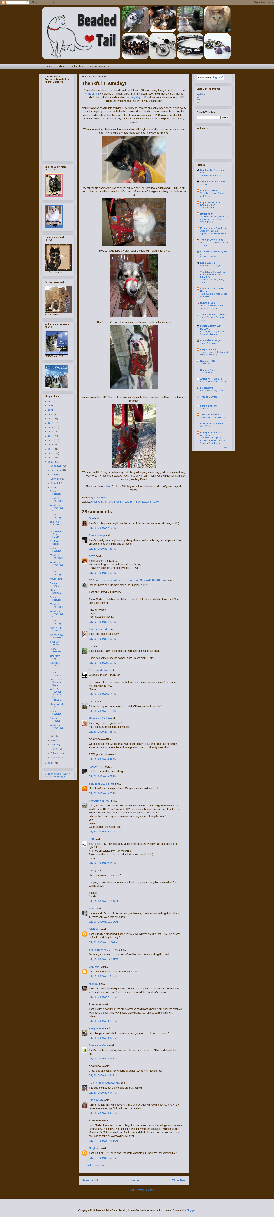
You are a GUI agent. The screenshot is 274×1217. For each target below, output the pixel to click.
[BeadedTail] (198, 97)
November (56, 470)
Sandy (93, 870)
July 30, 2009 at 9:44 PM (103, 1092)
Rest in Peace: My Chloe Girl (213, 390)
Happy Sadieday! (56, 591)
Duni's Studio (207, 303)
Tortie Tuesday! (56, 516)
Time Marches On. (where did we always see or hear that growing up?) (214, 219)
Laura (92, 701)
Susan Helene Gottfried (103, 949)
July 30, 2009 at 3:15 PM (103, 1021)
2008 (51, 763)
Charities (77, 66)
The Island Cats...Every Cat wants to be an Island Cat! (213, 274)
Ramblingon (206, 213)
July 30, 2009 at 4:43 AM (102, 638)
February (55, 753)
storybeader (96, 1028)
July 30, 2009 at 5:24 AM (102, 694)
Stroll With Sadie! (55, 542)
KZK (91, 839)
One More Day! (55, 657)
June (53, 736)
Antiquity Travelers (211, 379)
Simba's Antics (208, 406)
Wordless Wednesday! (56, 508)
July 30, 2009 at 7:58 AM (102, 731)
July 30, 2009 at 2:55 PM (103, 997)
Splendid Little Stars (101, 783)
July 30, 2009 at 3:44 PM (103, 1038)
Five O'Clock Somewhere (104, 1083)
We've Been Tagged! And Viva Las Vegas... (56, 694)
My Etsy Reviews (99, 66)
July (53, 487)
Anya (92, 556)
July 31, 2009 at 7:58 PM (103, 1158)
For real (203, 184)
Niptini (199, 99)
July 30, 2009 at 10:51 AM (103, 921)
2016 (51, 431)
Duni (92, 518)
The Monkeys (97, 535)
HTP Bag (135, 501)
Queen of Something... (57, 525)
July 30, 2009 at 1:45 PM (103, 976)
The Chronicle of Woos (213, 314)
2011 (51, 453)
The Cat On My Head (211, 240)
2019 (51, 418)
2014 (51, 440)
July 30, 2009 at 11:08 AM (103, 942)
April (53, 744)
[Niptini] (198, 102)
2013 (51, 444)
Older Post (179, 1180)
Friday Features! (56, 492)
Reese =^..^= (97, 766)
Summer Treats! (55, 719)
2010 (51, 457)
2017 (51, 427)
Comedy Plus (207, 370)
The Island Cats (98, 1045)
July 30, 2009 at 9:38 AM (102, 793)
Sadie (155, 501)
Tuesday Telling (207, 207)
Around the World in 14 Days (214, 381)
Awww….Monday (208, 256)
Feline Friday (206, 372)
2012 (51, 449)
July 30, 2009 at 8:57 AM (102, 776)
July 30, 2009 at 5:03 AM (102, 663)
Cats (202, 399)
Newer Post (90, 1180)
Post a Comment (95, 1165)
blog (108, 486)
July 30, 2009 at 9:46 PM (103, 1113)
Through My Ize (209, 397)
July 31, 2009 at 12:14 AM (103, 1141)
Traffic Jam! (205, 363)
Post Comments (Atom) (142, 1190)
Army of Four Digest (211, 340)
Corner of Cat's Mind (212, 423)
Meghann (94, 1148)
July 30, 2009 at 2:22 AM (102, 528)
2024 (51, 401)
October (55, 474)
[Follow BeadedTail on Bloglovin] (210, 79)
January (55, 757)
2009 (51, 462)
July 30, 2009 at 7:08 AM (102, 711)
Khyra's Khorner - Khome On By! (210, 203)
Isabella (146, 501)
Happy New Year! (208, 343)
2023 (51, 405)
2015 (51, 436)
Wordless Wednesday (56, 614)
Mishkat (93, 983)
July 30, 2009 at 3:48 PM (103, 1058)
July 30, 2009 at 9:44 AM (102, 863)
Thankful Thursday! (56, 499)
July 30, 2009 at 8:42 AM (102, 759)
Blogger (190, 1210)
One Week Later (207, 426)
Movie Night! (56, 579)
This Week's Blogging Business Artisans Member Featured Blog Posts (212, 440)
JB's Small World (209, 414)
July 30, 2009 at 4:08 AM (102, 572)
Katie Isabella (207, 263)
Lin (91, 646)
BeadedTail (201, 94)
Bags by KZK (139, 97)
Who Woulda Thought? (211, 265)
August (55, 483)
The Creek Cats (98, 629)
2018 (51, 423)
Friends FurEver (209, 190)
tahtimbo (94, 929)
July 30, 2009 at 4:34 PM (103, 1075)
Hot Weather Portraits (210, 175)
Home (49, 66)
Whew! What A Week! (56, 636)
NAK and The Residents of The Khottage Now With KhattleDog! (128, 580)
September (56, 479)
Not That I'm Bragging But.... (56, 682)
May (53, 740)
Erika (92, 908)
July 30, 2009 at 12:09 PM (103, 959)
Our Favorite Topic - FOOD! (56, 534)
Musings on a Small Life (213, 228)
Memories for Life (100, 718)
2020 (51, 414)
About (62, 66)
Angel (93, 501)
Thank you (205, 408)
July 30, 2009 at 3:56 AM (102, 548)
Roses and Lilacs (99, 670)
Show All (226, 448)
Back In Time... (54, 584)
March (54, 749)
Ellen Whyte (96, 1100)
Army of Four (92, 93)
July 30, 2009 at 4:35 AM (102, 621)
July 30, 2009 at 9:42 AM (102, 831)
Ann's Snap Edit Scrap (212, 181)
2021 (51, 410)
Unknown (94, 966)
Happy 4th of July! (56, 705)
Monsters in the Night (56, 629)
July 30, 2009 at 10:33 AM (103, 901)
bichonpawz (206, 388)
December (56, 465)
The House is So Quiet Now (213, 417)
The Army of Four (100, 800)
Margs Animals (208, 349)
